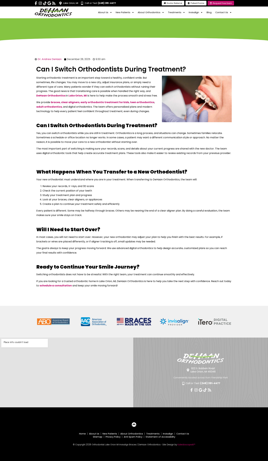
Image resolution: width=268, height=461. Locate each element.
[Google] (49, 3)
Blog (209, 12)
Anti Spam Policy (133, 436)
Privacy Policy (113, 436)
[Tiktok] (45, 3)
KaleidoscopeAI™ (186, 444)
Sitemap (97, 436)
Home (82, 433)
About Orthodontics (131, 433)
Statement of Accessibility (160, 436)
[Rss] (54, 3)
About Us (94, 433)
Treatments (153, 433)
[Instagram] (40, 3)
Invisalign (168, 433)
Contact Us (182, 433)
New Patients (110, 433)
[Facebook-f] (36, 3)
